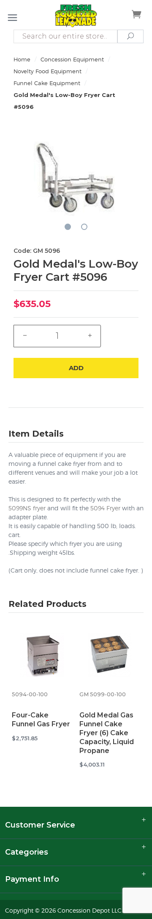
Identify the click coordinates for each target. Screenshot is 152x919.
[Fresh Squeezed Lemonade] (76, 15)
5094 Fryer (105, 508)
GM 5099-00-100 (102, 694)
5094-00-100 (30, 694)
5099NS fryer (27, 508)
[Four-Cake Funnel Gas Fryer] (42, 657)
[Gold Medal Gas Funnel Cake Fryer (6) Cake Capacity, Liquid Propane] (109, 657)
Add (76, 368)
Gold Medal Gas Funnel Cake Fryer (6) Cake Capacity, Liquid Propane (106, 732)
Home (22, 59)
